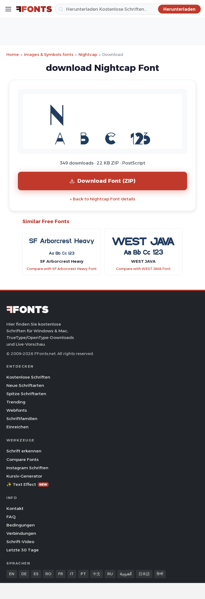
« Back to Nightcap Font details (102, 198)
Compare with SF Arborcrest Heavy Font (62, 269)
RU (110, 573)
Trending (15, 402)
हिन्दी (160, 573)
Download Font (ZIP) (106, 180)
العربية (126, 573)
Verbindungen (21, 533)
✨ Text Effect (26, 484)
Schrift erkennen (23, 450)
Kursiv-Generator (24, 476)
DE (24, 573)
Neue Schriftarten (25, 385)
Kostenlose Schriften (28, 377)
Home (12, 54)
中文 (96, 573)
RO (48, 573)
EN (11, 573)
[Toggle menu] (8, 9)
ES (36, 573)
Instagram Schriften (27, 467)
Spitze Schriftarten (26, 393)
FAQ (10, 516)
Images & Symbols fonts (48, 54)
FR (60, 573)
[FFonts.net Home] (34, 9)
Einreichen (17, 426)
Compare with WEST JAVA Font (143, 269)
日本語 (144, 573)
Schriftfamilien (21, 418)
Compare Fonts (22, 459)
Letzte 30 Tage (22, 549)
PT (83, 573)
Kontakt (14, 508)
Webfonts (16, 410)
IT (72, 573)
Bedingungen (20, 525)
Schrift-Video (20, 541)
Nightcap (87, 54)
